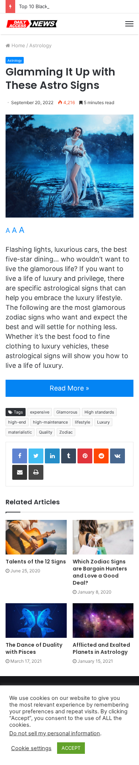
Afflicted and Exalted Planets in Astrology (101, 648)
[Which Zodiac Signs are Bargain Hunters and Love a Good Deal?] (103, 537)
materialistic (20, 432)
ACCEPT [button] (71, 748)
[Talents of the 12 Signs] (36, 537)
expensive (39, 412)
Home (17, 45)
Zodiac (66, 432)
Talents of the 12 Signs (36, 561)
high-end (17, 422)
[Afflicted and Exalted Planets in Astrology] (103, 620)
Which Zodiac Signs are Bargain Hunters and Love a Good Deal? (100, 572)
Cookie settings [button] (31, 748)
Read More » (69, 388)
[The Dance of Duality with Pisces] (36, 620)
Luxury (103, 422)
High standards (99, 412)
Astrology (40, 45)
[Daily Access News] (31, 23)
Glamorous (66, 412)
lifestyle (82, 422)
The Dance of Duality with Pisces (34, 648)
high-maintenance (50, 422)
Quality (45, 432)
